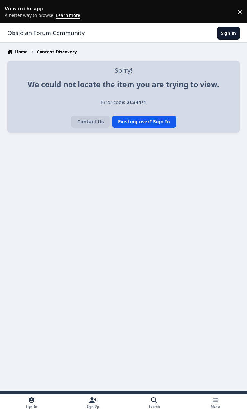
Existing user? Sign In (144, 121)
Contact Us (90, 121)
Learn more (13, 11)
